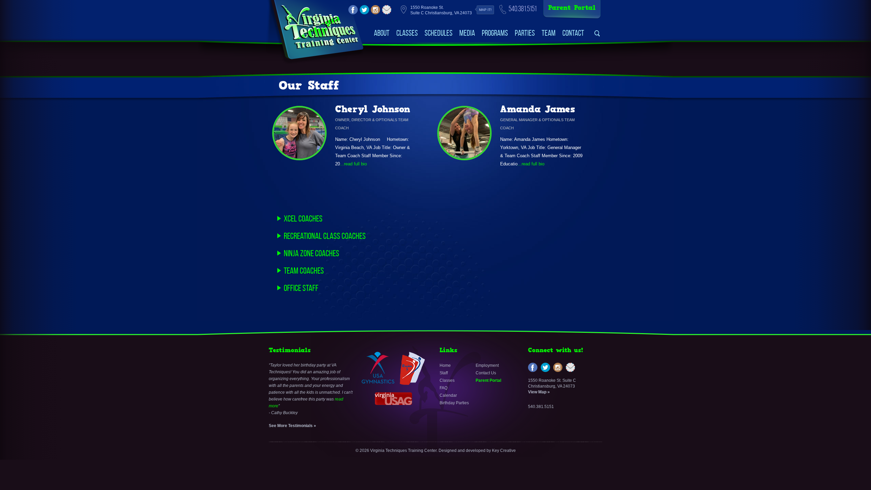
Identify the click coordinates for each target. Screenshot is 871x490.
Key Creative (504, 450)
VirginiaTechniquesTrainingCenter (319, 27)
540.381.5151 (523, 9)
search (597, 33)
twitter (364, 10)
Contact (573, 33)
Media (467, 33)
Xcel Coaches (303, 218)
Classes (407, 33)
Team (549, 33)
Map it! (485, 10)
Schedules (439, 33)
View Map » (539, 392)
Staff (444, 373)
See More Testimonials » (292, 425)
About (382, 33)
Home (445, 365)
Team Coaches (304, 270)
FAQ (443, 388)
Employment (487, 365)
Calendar (448, 395)
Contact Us (486, 373)
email (387, 10)
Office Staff (301, 288)
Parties (525, 33)
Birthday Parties (454, 403)
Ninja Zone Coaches (311, 253)
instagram (375, 10)
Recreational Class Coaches (325, 236)
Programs (495, 33)
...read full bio (353, 163)
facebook (353, 10)
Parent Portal (572, 7)
